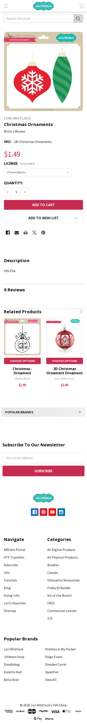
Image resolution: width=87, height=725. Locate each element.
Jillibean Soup (14, 657)
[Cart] (81, 6)
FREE (51, 603)
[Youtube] (52, 512)
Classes (52, 572)
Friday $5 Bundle (59, 588)
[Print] (25, 232)
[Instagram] (61, 512)
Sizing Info (11, 595)
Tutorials (10, 580)
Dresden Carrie (55, 664)
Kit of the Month (59, 595)
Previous (75, 311)
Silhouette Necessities (63, 580)
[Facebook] (8, 232)
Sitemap (10, 611)
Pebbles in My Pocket (60, 649)
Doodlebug (12, 664)
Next (80, 311)
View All (50, 680)
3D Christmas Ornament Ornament (64, 370)
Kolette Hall (13, 672)
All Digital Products (61, 550)
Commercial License (61, 611)
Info (7, 572)
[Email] (16, 232)
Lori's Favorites (15, 603)
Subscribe (11, 565)
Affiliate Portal (14, 550)
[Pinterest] (43, 232)
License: (19, 163)
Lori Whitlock (13, 649)
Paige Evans (53, 657)
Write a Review (14, 131)
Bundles (53, 565)
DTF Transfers (14, 557)
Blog (7, 588)
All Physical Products (62, 557)
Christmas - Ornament (22, 370)
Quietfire (51, 672)
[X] (34, 232)
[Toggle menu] (6, 6)
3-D (49, 618)
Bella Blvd (11, 680)
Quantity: (13, 183)
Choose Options (22, 361)
